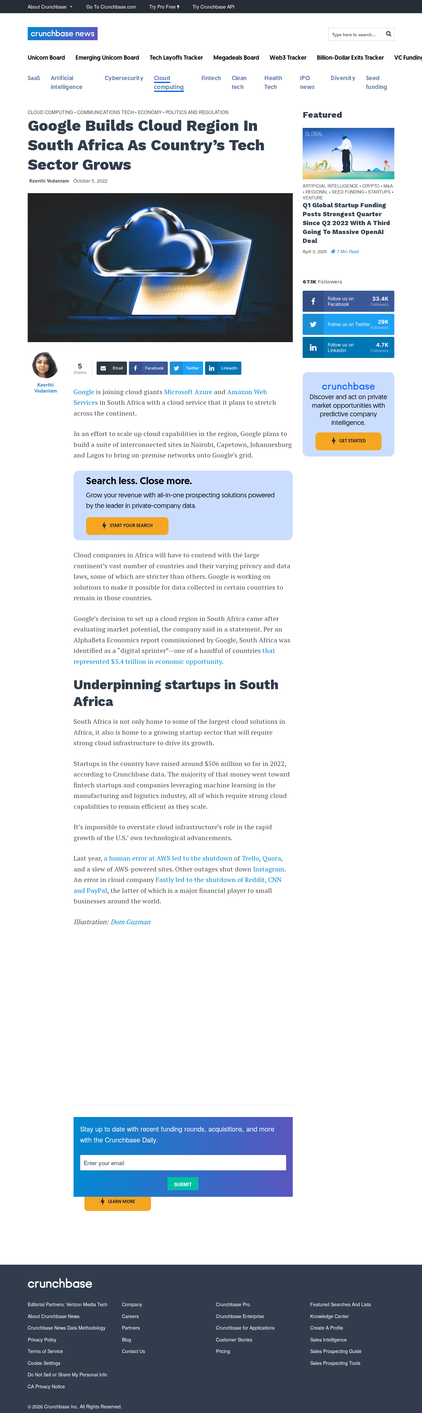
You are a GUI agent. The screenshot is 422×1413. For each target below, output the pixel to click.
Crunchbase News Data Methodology (67, 1327)
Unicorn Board (46, 58)
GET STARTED (352, 441)
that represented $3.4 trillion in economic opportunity (174, 656)
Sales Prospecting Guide (336, 1351)
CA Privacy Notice (46, 1386)
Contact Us (133, 1351)
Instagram (268, 869)
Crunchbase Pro (233, 1304)
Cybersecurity (124, 79)
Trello (250, 858)
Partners (131, 1327)
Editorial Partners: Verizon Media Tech (67, 1304)
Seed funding (348, 192)
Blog (126, 1339)
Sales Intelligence (328, 1339)
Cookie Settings (44, 1363)
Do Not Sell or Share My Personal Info (67, 1374)
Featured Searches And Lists (340, 1304)
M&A (388, 186)
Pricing (223, 1351)
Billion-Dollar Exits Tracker (350, 58)
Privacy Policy (42, 1339)
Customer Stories (234, 1339)
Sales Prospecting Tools (335, 1363)
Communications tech (105, 112)
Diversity (343, 79)
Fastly (165, 879)
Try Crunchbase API (213, 6)
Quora (271, 858)
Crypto (370, 186)
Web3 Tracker (288, 58)
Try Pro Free (163, 6)
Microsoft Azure (189, 391)
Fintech (211, 79)
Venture (313, 198)
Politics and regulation (197, 112)
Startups (379, 192)
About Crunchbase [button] (47, 6)
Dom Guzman (130, 921)
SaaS (34, 79)
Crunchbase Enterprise (240, 1316)
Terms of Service (45, 1351)
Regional (317, 192)
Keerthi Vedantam (49, 180)
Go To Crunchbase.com (111, 6)
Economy (150, 112)
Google (84, 391)
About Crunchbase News (53, 1316)
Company (132, 1304)
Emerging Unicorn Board (107, 58)
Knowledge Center (329, 1316)
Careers (130, 1316)
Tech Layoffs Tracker (176, 58)
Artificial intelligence (330, 186)
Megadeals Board (236, 58)
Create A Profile (326, 1327)
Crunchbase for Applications (245, 1327)
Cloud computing (50, 112)
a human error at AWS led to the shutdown (168, 858)
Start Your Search (131, 525)
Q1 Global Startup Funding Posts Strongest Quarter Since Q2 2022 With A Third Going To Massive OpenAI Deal (346, 223)
